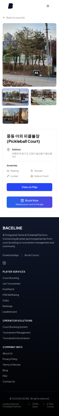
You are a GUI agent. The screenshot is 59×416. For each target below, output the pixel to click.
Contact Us (9, 381)
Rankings (7, 306)
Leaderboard (10, 311)
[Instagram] (4, 263)
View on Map (29, 187)
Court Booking (11, 277)
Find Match (8, 289)
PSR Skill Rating (11, 294)
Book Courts (32, 255)
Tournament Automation (16, 338)
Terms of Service (11, 364)
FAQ (5, 375)
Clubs (6, 300)
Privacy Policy (10, 358)
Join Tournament (12, 283)
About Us (7, 353)
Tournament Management (17, 332)
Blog (5, 370)
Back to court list (16, 17)
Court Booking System (15, 326)
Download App (11, 255)
